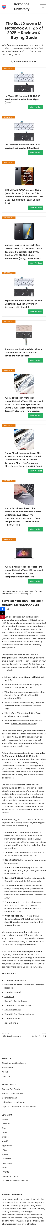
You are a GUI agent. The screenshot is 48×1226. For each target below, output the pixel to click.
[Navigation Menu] (43, 7)
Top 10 (5, 1141)
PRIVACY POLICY (10, 1176)
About (5, 1071)
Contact (6, 1076)
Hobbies (7, 1158)
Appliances (7, 1145)
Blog (4, 1128)
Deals (4, 1132)
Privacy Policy (8, 1067)
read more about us (15, 966)
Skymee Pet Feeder (11, 1089)
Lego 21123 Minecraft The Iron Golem (19, 1106)
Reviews (6, 1123)
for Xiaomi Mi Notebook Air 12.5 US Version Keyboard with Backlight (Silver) (22, 99)
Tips (5, 1150)
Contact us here (29, 963)
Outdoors (7, 1163)
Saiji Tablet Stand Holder (13, 1102)
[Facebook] (2, 609)
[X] (2, 613)
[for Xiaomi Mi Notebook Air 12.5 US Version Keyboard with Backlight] (24, 131)
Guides (5, 1136)
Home (5, 1119)
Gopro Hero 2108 (9, 1097)
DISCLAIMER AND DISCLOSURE (15, 1180)
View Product (36, 107)
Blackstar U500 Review (12, 1093)
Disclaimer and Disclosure (14, 1063)
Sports (5, 1154)
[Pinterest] (2, 617)
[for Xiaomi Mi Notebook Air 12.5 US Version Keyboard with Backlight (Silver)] (24, 82)
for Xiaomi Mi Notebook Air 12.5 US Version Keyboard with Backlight (22, 146)
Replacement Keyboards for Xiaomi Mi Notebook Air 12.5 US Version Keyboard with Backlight (23, 304)
